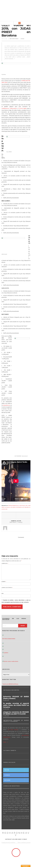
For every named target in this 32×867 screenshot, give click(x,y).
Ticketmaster (13, 108)
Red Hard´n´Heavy (14, 38)
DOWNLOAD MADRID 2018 (13, 505)
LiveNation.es (5, 108)
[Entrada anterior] (9, 515)
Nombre (4, 581)
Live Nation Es (7, 507)
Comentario (5, 563)
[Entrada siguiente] (23, 515)
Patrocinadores (8, 638)
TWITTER (6, 770)
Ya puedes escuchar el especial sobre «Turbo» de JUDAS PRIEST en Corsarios (16, 705)
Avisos (22, 38)
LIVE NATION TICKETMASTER (16, 507)
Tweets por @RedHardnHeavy (10, 684)
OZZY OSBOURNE (25, 507)
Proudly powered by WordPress (8, 842)
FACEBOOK (7, 775)
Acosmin (28, 842)
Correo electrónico (7, 587)
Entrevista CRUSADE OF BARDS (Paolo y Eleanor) (16, 697)
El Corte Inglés (22, 108)
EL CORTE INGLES (21, 505)
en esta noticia (13, 729)
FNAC (26, 505)
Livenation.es (6, 405)
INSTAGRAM (7, 780)
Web (2, 593)
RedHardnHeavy (16, 834)
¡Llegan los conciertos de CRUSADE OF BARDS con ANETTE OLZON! (16, 713)
